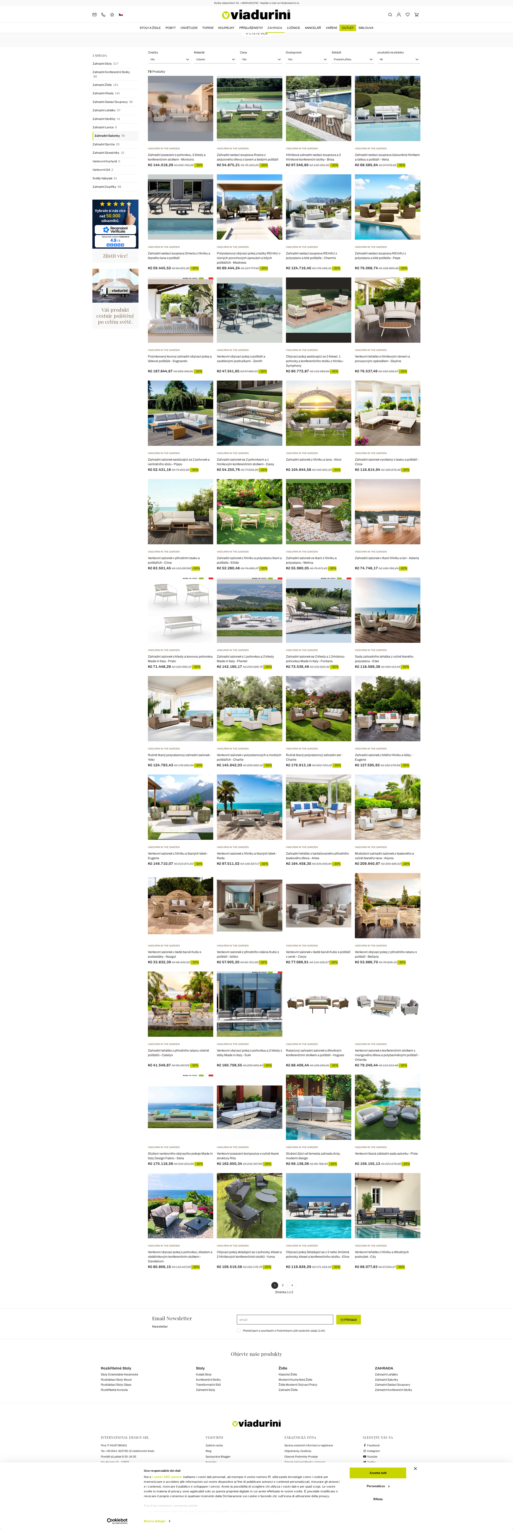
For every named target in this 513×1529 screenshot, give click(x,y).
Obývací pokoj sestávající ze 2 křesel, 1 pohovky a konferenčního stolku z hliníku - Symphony (315, 361)
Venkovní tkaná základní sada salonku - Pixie (386, 1153)
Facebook (373, 1445)
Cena (243, 52)
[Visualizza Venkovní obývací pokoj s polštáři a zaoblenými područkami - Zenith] (272, 287)
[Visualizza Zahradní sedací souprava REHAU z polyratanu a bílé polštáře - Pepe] (410, 184)
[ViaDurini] (256, 14)
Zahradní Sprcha (106, 144)
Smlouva (365, 27)
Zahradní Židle (105, 84)
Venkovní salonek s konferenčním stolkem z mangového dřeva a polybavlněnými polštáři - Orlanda (387, 1055)
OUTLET (348, 27)
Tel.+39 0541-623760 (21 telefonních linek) (128, 1451)
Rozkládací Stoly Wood (116, 1379)
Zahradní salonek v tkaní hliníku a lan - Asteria (387, 558)
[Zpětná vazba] (112, 14)
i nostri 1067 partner (167, 1477)
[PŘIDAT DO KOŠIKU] (203, 86)
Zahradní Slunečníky (108, 152)
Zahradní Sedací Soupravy (113, 101)
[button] (169, 59)
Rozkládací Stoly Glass (116, 1384)
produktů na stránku (391, 52)
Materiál (199, 52)
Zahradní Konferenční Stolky (111, 74)
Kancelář (313, 27)
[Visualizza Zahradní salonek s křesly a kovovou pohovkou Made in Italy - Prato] (203, 588)
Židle (283, 1368)
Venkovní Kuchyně (106, 161)
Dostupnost (293, 52)
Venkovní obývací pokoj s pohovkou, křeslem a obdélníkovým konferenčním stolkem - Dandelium (180, 1256)
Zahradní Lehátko (106, 110)
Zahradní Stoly (105, 63)
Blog (208, 1451)
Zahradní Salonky (110, 135)
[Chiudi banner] (415, 1468)
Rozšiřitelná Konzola (114, 1389)
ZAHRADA (275, 27)
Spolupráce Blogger (218, 1456)
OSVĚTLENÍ (189, 27)
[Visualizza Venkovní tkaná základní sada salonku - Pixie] (410, 1085)
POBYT (171, 27)
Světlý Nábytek (105, 178)
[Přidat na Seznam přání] (203, 96)
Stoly (200, 1368)
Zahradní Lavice (105, 127)
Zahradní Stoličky (106, 119)
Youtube (372, 1456)
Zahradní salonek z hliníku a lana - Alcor (313, 459)
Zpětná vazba (214, 1445)
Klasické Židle (288, 1374)
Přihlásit (350, 1319)
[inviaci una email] (94, 14)
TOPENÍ (207, 27)
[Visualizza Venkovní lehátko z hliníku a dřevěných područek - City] (410, 1183)
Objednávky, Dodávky (297, 1451)
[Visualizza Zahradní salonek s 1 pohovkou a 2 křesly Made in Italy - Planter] (272, 588)
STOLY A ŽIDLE (150, 27)
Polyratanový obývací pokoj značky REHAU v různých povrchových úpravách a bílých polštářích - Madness (249, 258)
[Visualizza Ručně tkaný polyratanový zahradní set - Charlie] (341, 686)
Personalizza (376, 1486)
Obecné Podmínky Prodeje (301, 1456)
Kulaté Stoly (204, 1374)
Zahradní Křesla (106, 93)
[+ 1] (291, 1285)
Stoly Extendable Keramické (119, 1374)
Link (321, 1330)
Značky (153, 52)
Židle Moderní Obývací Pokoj (298, 1384)
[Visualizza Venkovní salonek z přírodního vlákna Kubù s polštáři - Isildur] (272, 883)
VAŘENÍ (331, 27)
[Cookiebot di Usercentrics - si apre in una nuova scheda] (117, 1521)
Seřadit (336, 52)
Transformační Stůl (208, 1384)
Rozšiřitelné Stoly (116, 1368)
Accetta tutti (378, 1473)
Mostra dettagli (154, 1521)
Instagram (373, 1451)
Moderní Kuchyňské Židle (295, 1379)
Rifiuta (378, 1499)
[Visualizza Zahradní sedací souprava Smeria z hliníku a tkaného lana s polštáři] (203, 184)
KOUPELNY (226, 27)
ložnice (293, 27)
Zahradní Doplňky (107, 186)
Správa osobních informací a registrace (308, 1445)
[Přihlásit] (399, 14)
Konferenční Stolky (208, 1379)
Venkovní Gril (103, 169)
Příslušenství (251, 27)
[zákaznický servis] (103, 14)
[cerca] (390, 14)
